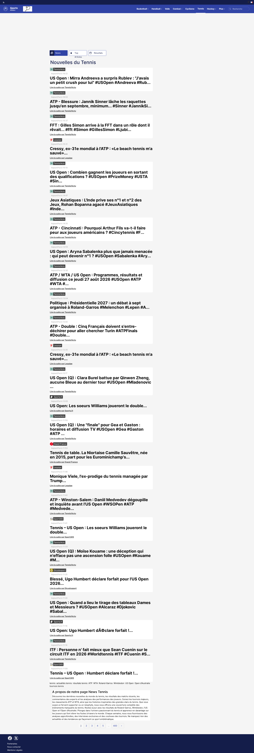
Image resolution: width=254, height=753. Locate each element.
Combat (177, 9)
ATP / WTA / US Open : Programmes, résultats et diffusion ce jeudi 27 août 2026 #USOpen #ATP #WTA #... (96, 279)
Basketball (142, 9)
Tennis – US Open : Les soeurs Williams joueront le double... (98, 529)
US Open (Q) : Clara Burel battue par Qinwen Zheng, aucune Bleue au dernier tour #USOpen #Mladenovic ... (100, 382)
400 (115, 725)
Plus (221, 9)
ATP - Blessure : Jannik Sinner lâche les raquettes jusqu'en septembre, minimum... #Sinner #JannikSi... (100, 103)
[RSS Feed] (4, 2)
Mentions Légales (14, 750)
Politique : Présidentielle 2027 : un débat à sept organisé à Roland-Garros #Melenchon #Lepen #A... (99, 305)
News (58, 53)
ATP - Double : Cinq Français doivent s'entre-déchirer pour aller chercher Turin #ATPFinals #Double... (93, 330)
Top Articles (78, 54)
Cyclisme (189, 9)
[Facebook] (10, 738)
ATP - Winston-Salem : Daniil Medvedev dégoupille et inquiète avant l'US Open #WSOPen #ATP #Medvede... (99, 504)
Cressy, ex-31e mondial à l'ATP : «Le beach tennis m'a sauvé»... (101, 150)
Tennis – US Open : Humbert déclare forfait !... (94, 673)
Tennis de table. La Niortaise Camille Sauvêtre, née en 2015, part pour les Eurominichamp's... (99, 454)
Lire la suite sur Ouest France (64, 462)
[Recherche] (230, 9)
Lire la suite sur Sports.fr (61, 410)
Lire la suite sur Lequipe (61, 158)
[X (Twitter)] (16, 738)
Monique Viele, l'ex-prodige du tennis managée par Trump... (99, 478)
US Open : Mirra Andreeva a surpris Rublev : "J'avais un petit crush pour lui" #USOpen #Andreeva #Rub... (100, 80)
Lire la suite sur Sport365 (62, 537)
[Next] (121, 725)
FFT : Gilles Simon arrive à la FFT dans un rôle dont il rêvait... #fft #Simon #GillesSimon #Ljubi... (100, 127)
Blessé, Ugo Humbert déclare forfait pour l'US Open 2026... (99, 581)
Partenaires (12, 744)
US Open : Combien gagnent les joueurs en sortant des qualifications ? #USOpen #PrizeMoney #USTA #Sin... (99, 176)
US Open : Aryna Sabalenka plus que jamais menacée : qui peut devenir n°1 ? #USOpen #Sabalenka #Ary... (101, 253)
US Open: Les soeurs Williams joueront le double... (98, 405)
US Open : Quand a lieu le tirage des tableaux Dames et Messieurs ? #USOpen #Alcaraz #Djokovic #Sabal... (100, 607)
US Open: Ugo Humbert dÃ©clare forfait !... (91, 630)
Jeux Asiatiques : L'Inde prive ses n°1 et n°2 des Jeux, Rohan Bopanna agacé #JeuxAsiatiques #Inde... (96, 204)
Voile (167, 9)
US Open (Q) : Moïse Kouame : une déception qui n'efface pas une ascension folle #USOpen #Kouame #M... (100, 555)
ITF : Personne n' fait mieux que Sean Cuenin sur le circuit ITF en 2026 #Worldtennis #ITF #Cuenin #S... (100, 651)
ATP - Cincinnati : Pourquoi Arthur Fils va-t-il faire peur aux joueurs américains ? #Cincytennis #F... (98, 230)
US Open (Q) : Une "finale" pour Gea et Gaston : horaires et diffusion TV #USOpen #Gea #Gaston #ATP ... (97, 429)
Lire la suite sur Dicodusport (63, 588)
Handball (156, 9)
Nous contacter (14, 747)
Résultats (98, 53)
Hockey (210, 9)
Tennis (201, 8)
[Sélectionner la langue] (250, 2)
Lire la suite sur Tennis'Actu (63, 87)
